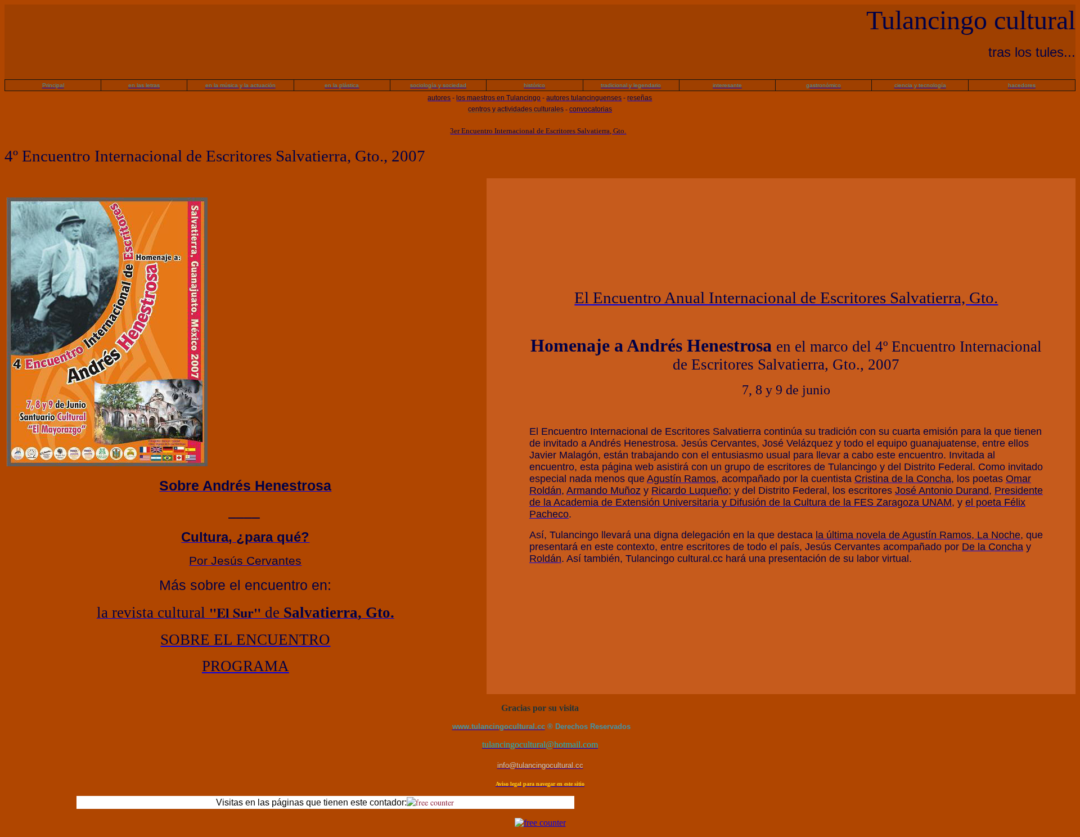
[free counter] (430, 802)
